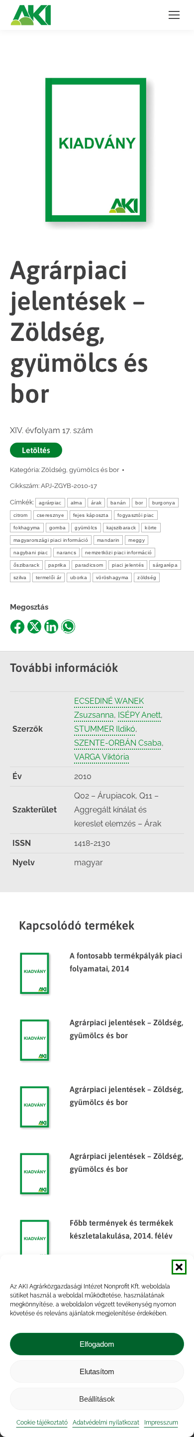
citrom (20, 515)
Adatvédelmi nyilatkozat (106, 1422)
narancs (66, 552)
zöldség (146, 577)
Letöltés (36, 450)
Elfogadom (97, 1344)
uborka (78, 577)
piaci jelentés (128, 565)
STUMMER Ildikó (104, 729)
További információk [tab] (64, 667)
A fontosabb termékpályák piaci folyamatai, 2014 (126, 962)
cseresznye (50, 515)
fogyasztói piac (135, 515)
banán (118, 502)
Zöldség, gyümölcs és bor (80, 470)
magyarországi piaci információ (50, 540)
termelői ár (48, 577)
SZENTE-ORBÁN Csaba (118, 743)
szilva (20, 577)
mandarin (108, 540)
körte (151, 527)
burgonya (163, 502)
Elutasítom (97, 1371)
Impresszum (161, 1422)
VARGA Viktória (101, 757)
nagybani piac (30, 552)
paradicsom (89, 565)
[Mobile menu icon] (174, 15)
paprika (57, 565)
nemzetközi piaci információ (118, 552)
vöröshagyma (112, 577)
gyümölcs (86, 527)
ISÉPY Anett (139, 715)
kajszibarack (121, 527)
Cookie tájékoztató (42, 1422)
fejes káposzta (90, 515)
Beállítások (97, 1399)
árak (96, 502)
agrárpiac (50, 502)
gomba (57, 527)
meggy (136, 540)
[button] (179, 1267)
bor (139, 502)
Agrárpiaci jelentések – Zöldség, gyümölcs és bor (126, 1029)
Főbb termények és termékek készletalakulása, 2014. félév (121, 1229)
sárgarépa (165, 565)
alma (76, 502)
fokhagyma (26, 527)
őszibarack (26, 565)
